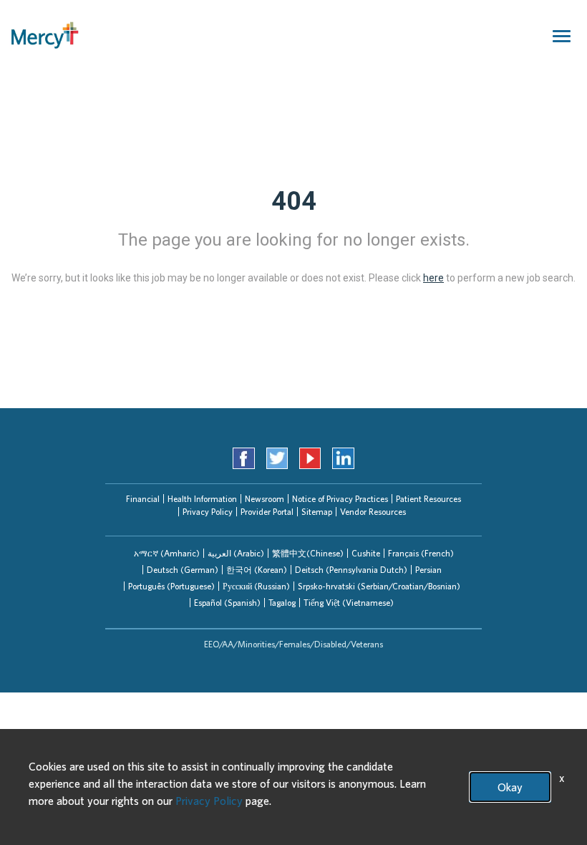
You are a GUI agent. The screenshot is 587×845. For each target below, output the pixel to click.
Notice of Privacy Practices (340, 498)
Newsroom (264, 498)
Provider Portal (267, 511)
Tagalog (282, 602)
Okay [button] (510, 787)
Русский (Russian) (256, 586)
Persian (428, 569)
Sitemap (316, 511)
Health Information (202, 498)
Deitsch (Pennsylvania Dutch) (351, 569)
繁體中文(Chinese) (308, 553)
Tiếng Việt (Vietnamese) (349, 602)
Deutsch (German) (182, 569)
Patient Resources (428, 498)
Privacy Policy (208, 511)
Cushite (365, 553)
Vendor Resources (373, 511)
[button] (166, 553)
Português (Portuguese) (171, 586)
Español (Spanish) (227, 602)
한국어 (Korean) (256, 569)
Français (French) (421, 553)
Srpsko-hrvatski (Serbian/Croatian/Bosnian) (379, 586)
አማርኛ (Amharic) (167, 553)
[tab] (166, 553)
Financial (143, 498)
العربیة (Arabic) (236, 553)
